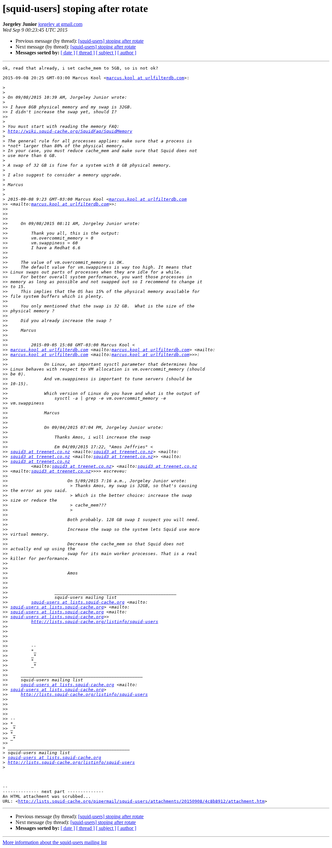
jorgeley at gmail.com (60, 24)
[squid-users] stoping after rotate (111, 41)
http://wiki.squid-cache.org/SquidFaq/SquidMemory (70, 131)
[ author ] (126, 52)
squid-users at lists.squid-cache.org (77, 602)
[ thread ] (85, 52)
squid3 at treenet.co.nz (40, 451)
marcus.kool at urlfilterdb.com (145, 77)
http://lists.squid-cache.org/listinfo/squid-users (94, 621)
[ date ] (68, 52)
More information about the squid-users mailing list (55, 842)
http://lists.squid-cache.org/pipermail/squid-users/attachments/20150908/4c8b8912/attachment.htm (141, 801)
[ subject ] (106, 52)
